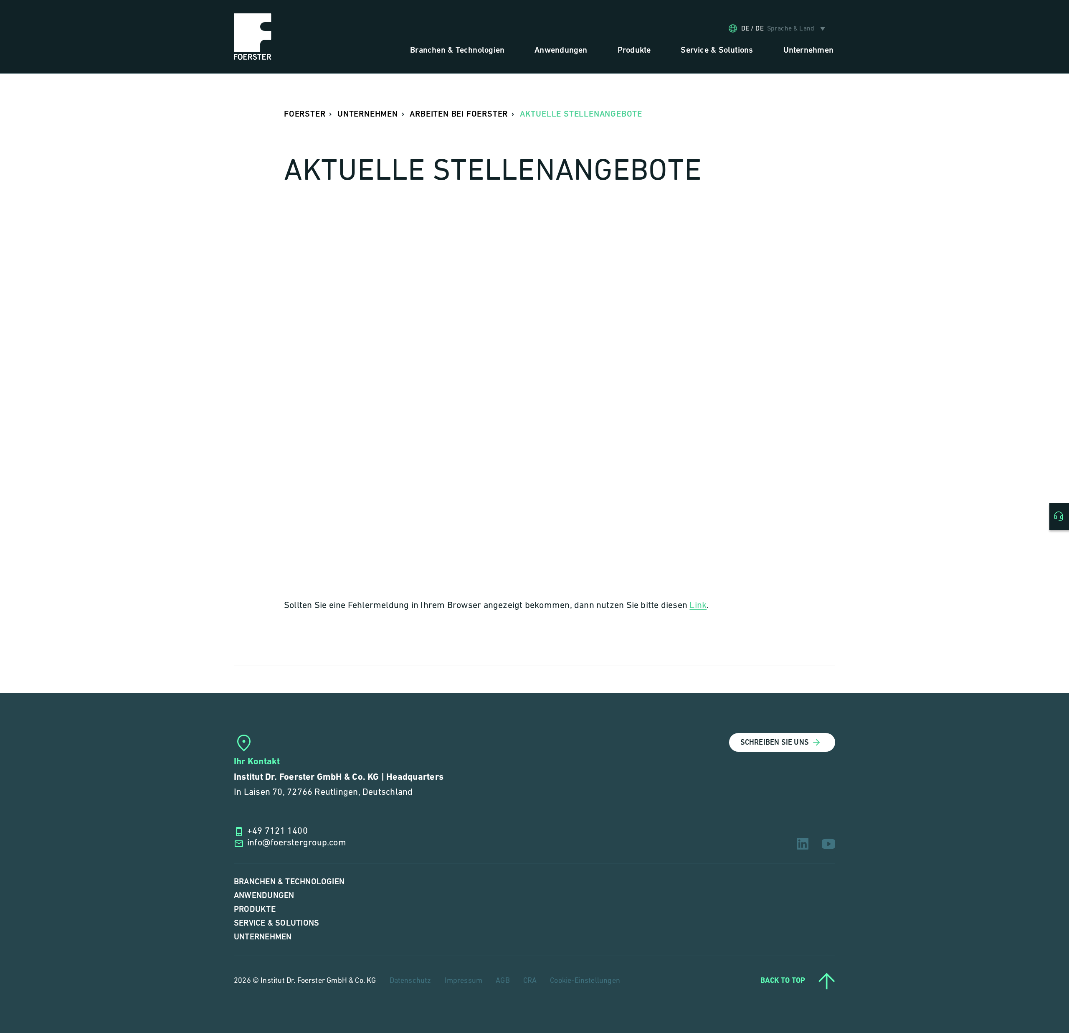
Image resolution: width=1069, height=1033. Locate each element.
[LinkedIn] (802, 844)
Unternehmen (262, 937)
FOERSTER (304, 114)
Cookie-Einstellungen (585, 981)
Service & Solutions (276, 923)
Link (698, 606)
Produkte (255, 909)
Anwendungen (264, 896)
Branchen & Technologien (289, 882)
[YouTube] (828, 844)
